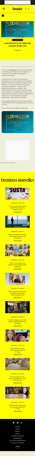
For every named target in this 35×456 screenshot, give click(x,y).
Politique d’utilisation (17, 442)
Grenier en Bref (17, 438)
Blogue (17, 429)
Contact (17, 433)
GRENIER (17, 446)
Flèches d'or (13, 70)
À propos (17, 426)
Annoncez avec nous (18, 436)
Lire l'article (17, 212)
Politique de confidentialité (17, 440)
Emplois (17, 431)
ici (27, 108)
